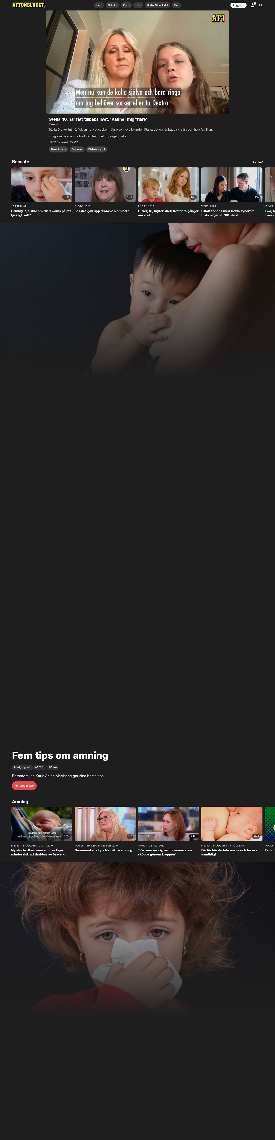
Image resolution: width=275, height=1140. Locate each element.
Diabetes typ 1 (96, 149)
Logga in (238, 5)
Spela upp (27, 785)
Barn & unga (58, 149)
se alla (258, 161)
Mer (176, 5)
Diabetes (77, 149)
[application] (137, 62)
